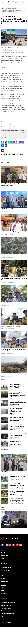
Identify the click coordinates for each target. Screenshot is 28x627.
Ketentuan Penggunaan (8, 602)
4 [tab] (16, 529)
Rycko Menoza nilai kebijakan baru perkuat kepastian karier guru (16, 443)
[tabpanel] (14, 519)
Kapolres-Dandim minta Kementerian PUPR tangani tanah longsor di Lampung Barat (14, 278)
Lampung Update (6, 567)
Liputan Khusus (5, 598)
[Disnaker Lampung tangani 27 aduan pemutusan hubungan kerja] (4, 436)
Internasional (5, 575)
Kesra (2, 590)
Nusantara (4, 563)
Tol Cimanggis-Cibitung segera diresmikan (11, 254)
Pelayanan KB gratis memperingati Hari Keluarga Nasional (14, 523)
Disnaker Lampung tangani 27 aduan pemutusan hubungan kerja (17, 435)
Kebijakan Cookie (6, 608)
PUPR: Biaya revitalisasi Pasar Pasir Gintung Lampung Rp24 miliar (12, 325)
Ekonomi (12, 8)
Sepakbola (4, 596)
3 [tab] (14, 529)
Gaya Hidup (4, 581)
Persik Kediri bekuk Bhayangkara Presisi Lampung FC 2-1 (15, 386)
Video (3, 561)
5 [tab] (18, 529)
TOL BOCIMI (20, 154)
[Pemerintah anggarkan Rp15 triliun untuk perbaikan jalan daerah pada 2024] (14, 293)
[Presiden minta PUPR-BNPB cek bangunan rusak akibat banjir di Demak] (14, 222)
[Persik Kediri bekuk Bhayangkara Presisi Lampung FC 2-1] (4, 387)
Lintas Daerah (5, 570)
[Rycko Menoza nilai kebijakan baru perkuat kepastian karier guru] (4, 443)
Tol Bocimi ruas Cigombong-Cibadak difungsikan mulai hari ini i (12, 10)
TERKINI (3, 380)
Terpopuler (4, 555)
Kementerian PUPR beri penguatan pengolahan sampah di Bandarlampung (13, 373)
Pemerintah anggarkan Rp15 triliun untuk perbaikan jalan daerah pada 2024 (14, 302)
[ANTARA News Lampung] (15, 2)
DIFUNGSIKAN (5, 157)
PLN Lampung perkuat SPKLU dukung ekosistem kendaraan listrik (17, 419)
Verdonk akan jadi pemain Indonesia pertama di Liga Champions (17, 493)
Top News (4, 450)
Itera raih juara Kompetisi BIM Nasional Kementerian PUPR (13, 207)
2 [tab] (11, 529)
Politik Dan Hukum (6, 573)
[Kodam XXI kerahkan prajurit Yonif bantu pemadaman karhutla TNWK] (4, 410)
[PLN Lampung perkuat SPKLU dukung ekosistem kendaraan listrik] (4, 419)
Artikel (3, 578)
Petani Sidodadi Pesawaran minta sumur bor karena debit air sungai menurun (17, 485)
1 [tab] (9, 529)
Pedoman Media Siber (7, 613)
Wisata (3, 588)
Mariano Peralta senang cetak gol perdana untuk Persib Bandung (16, 500)
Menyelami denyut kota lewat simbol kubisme (12, 470)
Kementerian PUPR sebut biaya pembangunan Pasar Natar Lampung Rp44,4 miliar (13, 349)
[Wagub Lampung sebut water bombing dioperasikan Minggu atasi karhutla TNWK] (4, 394)
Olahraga (4, 593)
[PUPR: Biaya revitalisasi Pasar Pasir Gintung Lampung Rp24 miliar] (14, 316)
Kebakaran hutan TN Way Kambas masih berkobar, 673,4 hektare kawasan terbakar (16, 427)
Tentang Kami (5, 611)
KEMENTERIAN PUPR (9, 154)
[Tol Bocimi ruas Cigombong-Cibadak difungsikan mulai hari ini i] (14, 462)
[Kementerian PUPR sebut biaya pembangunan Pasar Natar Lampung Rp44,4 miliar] (14, 339)
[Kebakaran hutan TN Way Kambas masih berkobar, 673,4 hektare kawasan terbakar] (4, 427)
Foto (2, 507)
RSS (2, 616)
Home (6, 8)
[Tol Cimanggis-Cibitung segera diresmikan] (14, 245)
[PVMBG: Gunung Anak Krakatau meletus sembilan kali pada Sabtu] (4, 403)
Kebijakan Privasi (6, 605)
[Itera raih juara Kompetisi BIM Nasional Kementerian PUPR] (14, 199)
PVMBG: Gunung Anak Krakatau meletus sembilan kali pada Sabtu (17, 402)
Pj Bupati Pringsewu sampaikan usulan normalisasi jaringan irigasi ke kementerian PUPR (13, 184)
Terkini (3, 550)
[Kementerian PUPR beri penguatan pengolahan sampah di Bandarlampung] (14, 364)
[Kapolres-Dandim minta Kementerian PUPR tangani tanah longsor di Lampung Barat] (14, 268)
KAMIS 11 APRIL (15, 157)
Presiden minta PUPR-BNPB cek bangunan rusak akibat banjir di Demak (13, 231)
